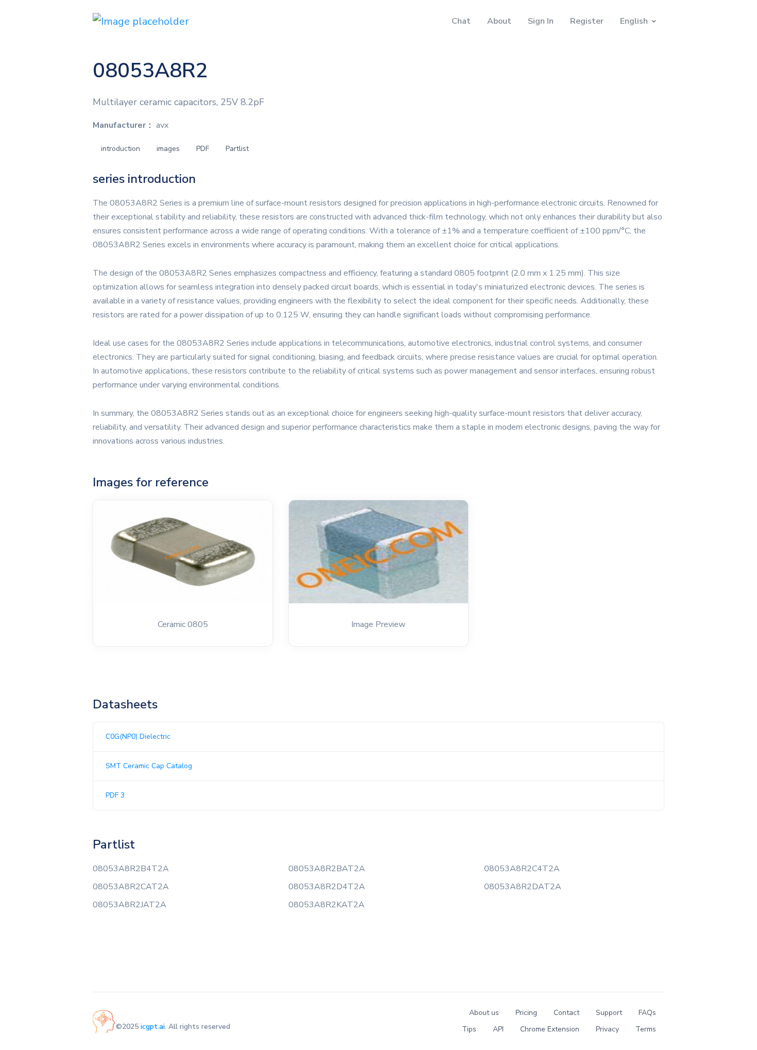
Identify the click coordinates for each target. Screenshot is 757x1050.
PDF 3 (115, 795)
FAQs (647, 1013)
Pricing (526, 1013)
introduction (120, 149)
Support (609, 1013)
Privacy (607, 1029)
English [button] (634, 21)
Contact (566, 1013)
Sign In (541, 21)
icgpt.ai (153, 1026)
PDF (202, 149)
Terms (645, 1029)
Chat (461, 21)
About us (484, 1013)
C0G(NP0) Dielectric (138, 736)
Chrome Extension (549, 1029)
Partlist (237, 149)
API (498, 1029)
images (168, 149)
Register (587, 21)
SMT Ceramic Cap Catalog (149, 766)
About (499, 21)
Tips (469, 1029)
